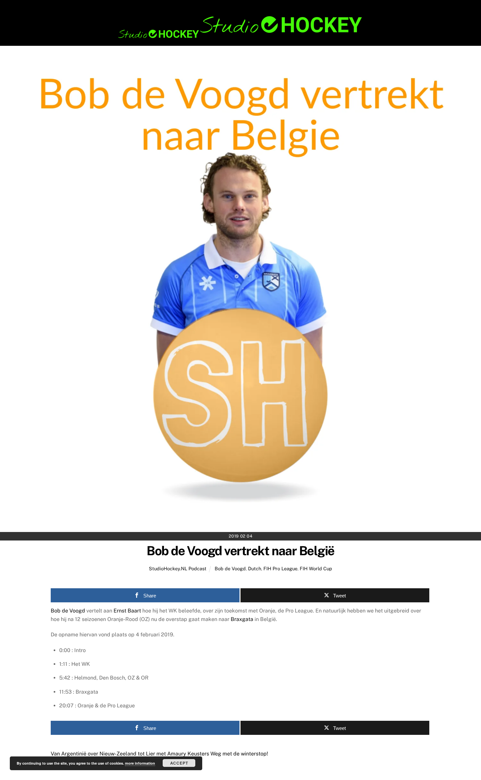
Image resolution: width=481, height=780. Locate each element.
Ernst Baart (127, 611)
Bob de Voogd (230, 568)
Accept (179, 763)
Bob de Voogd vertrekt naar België (240, 550)
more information (140, 763)
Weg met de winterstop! (238, 754)
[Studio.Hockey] (240, 37)
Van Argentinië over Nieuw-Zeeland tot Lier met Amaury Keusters (130, 754)
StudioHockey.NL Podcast (177, 568)
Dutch (254, 568)
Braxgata (242, 619)
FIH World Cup (316, 568)
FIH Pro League (280, 568)
